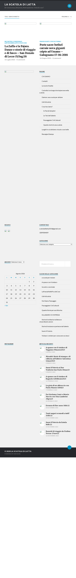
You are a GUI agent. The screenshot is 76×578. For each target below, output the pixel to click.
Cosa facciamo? (47, 107)
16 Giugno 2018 (45, 58)
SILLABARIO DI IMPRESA (51, 315)
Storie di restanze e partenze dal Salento (55, 326)
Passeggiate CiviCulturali (50, 41)
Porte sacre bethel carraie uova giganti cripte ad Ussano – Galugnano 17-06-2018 (54, 50)
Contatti (45, 81)
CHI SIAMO (46, 76)
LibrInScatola (46, 102)
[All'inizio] (69, 447)
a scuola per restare (48, 278)
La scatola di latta (20, 4)
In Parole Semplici (49, 111)
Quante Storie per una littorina (52, 310)
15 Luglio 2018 (10, 60)
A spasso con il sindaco (49, 282)
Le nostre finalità (47, 86)
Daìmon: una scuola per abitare (52, 97)
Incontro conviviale (13, 41)
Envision (17, 454)
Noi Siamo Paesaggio (49, 301)
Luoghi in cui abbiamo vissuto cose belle (55, 129)
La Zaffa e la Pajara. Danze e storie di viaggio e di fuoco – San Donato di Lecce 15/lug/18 (20, 51)
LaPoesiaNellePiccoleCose (16, 43)
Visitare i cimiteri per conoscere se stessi (55, 336)
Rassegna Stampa (48, 134)
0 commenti (21, 60)
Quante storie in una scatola (52, 125)
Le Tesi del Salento (49, 115)
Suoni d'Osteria (47, 331)
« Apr (6, 305)
